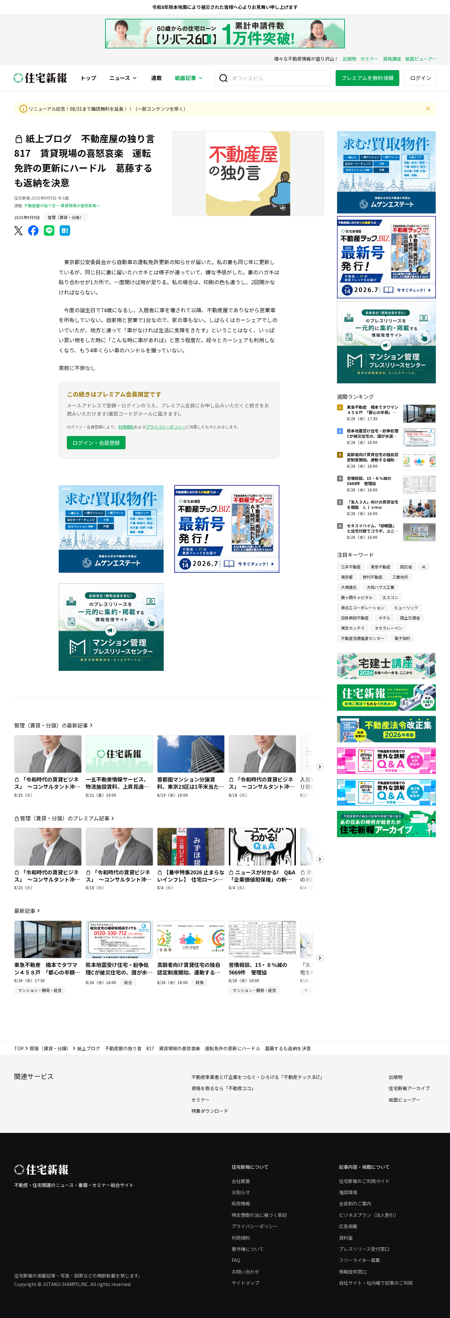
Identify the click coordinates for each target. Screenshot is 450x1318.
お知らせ (241, 1192)
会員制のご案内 (355, 1203)
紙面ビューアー (421, 58)
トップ (88, 78)
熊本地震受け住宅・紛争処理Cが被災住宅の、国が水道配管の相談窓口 (119, 972)
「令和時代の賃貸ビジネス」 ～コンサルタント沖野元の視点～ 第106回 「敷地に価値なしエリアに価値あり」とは (262, 794)
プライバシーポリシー (165, 426)
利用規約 (126, 426)
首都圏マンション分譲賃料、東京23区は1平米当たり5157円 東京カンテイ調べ (190, 786)
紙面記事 (185, 78)
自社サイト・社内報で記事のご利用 (376, 1282)
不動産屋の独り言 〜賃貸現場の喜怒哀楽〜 (62, 205)
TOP (19, 1048)
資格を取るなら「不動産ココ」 (223, 1088)
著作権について (248, 1249)
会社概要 (241, 1181)
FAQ (236, 1260)
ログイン (420, 78)
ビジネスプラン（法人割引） (369, 1215)
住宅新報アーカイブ (409, 1088)
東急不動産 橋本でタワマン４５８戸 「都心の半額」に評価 (47, 972)
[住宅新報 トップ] (40, 78)
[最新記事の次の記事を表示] (320, 958)
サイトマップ (245, 1282)
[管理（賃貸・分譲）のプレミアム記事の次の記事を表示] (320, 859)
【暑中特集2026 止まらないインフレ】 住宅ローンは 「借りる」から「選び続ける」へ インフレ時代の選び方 (192, 887)
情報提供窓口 (353, 1271)
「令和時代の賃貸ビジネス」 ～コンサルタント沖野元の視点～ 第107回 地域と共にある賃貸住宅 (47, 790)
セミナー (369, 58)
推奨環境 (348, 1192)
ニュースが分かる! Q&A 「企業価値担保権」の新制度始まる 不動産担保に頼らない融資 (264, 883)
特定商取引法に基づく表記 (259, 1215)
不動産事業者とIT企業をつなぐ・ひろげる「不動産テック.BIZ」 (257, 1077)
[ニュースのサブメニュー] (134, 78)
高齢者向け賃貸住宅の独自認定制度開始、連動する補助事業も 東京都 (188, 972)
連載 (156, 78)
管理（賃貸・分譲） (50, 1048)
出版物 (349, 58)
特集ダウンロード (209, 1111)
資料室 (346, 1237)
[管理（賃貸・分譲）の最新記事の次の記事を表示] (320, 767)
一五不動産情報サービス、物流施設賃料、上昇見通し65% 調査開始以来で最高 (117, 786)
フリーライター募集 (359, 1260)
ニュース (119, 78)
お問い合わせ (245, 1271)
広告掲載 (348, 1226)
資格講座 (392, 58)
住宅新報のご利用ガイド (364, 1181)
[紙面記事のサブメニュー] (200, 78)
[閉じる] (428, 108)
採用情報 (241, 1203)
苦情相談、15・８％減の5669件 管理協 (258, 968)
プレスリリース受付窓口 (364, 1249)
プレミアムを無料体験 (367, 78)
